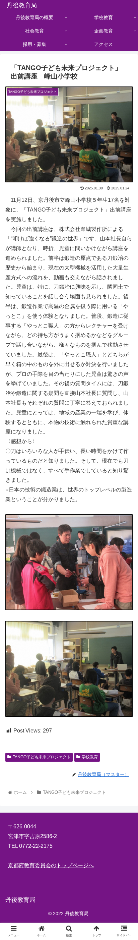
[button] (124, 688)
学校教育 (90, 757)
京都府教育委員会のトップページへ (51, 865)
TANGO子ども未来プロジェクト (42, 757)
